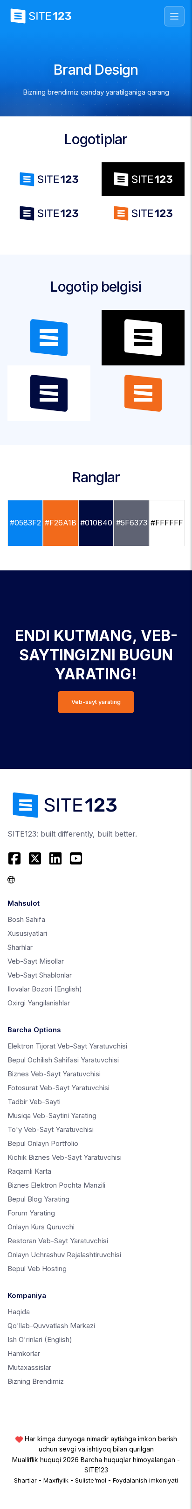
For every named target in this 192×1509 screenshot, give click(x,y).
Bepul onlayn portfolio (42, 1143)
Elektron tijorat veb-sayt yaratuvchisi (67, 1046)
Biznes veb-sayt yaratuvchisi (54, 1073)
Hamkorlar (23, 1353)
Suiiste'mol (90, 1480)
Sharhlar (20, 947)
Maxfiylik (56, 1480)
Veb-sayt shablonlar (39, 975)
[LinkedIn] (55, 858)
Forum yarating (31, 1212)
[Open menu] (174, 16)
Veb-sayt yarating (96, 701)
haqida (18, 1311)
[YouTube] (76, 858)
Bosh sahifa (26, 919)
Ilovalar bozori (44, 989)
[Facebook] (15, 858)
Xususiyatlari (27, 933)
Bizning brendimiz (35, 1381)
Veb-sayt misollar (35, 961)
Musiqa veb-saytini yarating (51, 1115)
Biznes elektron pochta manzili (56, 1185)
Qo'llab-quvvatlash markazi (51, 1325)
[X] (35, 858)
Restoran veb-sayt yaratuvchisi (57, 1240)
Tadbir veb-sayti (34, 1101)
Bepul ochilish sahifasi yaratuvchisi (63, 1059)
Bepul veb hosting (37, 1268)
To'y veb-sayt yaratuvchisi (50, 1129)
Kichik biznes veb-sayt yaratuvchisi (64, 1157)
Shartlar (25, 1480)
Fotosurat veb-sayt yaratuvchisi (58, 1087)
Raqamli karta (29, 1171)
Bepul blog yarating (38, 1199)
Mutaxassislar (29, 1367)
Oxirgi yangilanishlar (38, 1002)
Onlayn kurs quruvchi (41, 1226)
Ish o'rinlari (39, 1339)
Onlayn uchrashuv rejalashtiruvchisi (64, 1254)
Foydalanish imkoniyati (145, 1480)
